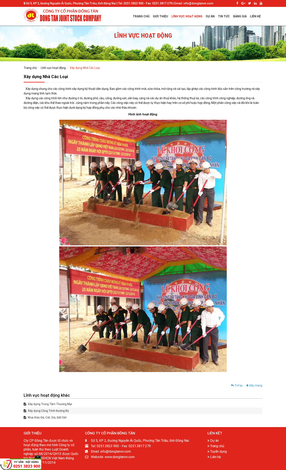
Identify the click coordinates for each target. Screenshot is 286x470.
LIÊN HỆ (255, 16)
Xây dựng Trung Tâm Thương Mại (49, 404)
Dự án (214, 441)
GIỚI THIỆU (160, 16)
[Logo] (63, 15)
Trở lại (238, 385)
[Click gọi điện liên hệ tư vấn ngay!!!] (21, 464)
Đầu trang (255, 385)
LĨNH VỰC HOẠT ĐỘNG (186, 16)
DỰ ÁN (210, 16)
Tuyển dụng (218, 451)
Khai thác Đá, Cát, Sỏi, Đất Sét (47, 417)
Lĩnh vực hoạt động (53, 68)
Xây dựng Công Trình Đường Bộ (48, 410)
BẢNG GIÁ (240, 16)
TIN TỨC (224, 16)
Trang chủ (30, 68)
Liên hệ (215, 457)
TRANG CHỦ (141, 16)
